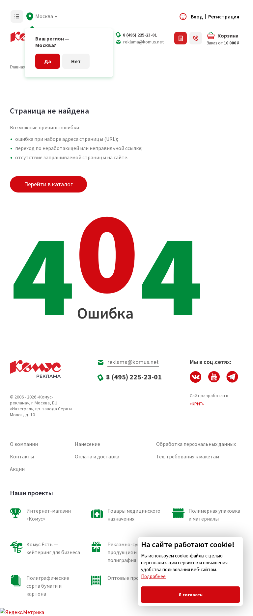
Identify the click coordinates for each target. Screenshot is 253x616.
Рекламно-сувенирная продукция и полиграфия (133, 552)
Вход (197, 16)
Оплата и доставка (97, 456)
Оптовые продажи (129, 578)
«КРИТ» (197, 404)
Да (47, 61)
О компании (24, 444)
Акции (17, 469)
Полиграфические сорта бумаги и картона (47, 586)
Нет (76, 61)
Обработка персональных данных (196, 444)
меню (17, 16)
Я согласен (191, 595)
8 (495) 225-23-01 (140, 35)
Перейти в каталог (48, 184)
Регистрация (223, 16)
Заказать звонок (195, 38)
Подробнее (153, 576)
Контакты (22, 456)
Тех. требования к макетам (187, 456)
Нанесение (87, 444)
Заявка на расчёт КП (180, 38)
